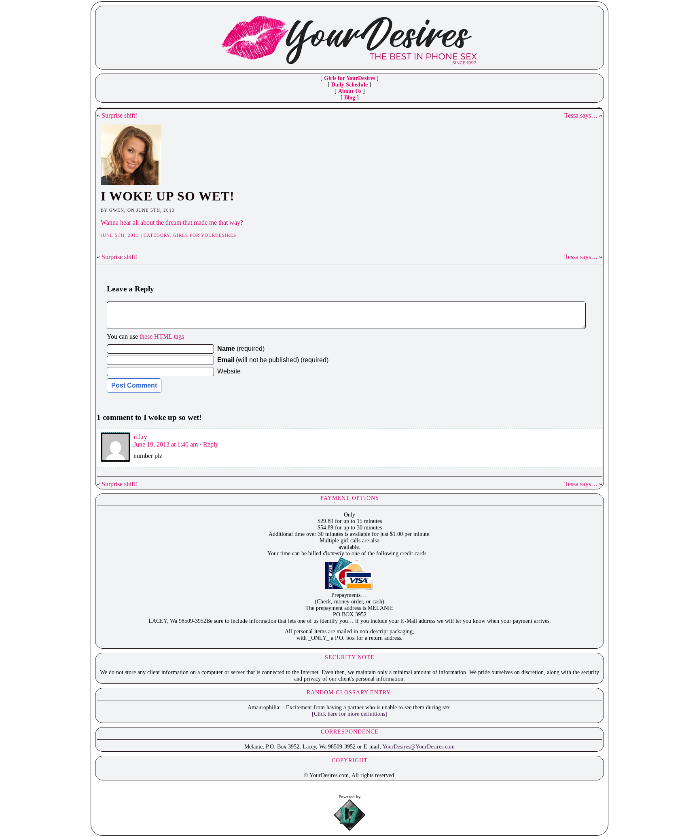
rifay (140, 436)
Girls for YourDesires (349, 78)
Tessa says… (580, 115)
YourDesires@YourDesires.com (418, 747)
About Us (349, 91)
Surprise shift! (119, 115)
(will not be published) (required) (272, 359)
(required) (241, 348)
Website (229, 371)
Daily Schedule (349, 85)
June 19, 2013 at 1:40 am (165, 444)
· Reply (208, 444)
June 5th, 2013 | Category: (137, 235)
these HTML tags (162, 336)
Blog (349, 98)
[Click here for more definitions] (349, 714)
